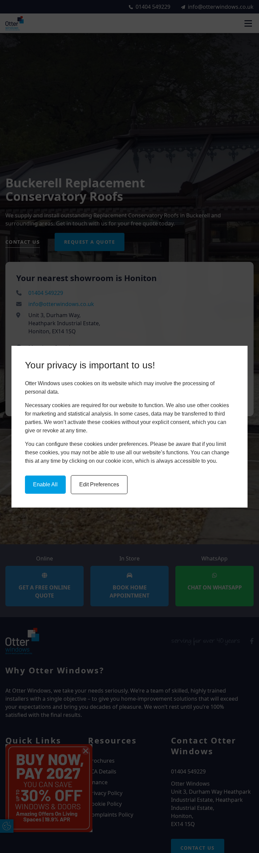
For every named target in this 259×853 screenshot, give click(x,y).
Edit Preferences (99, 484)
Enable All (45, 484)
